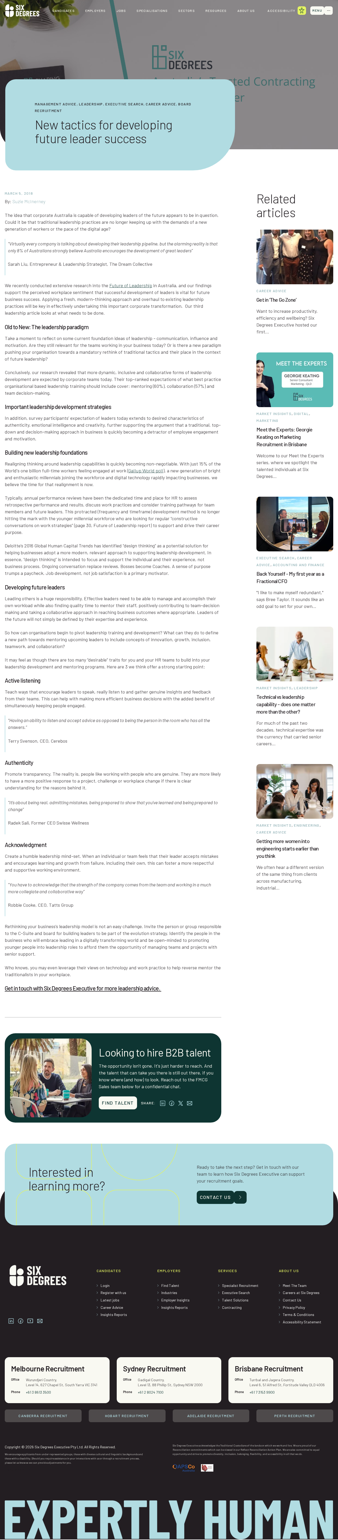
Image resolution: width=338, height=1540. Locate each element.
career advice (161, 104)
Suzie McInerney (28, 201)
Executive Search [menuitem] (236, 1292)
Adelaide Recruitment (211, 1415)
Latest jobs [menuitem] (110, 1300)
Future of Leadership (130, 285)
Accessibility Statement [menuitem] (302, 1322)
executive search (124, 104)
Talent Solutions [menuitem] (235, 1300)
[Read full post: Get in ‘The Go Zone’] (294, 256)
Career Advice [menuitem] (112, 1307)
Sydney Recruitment (154, 1368)
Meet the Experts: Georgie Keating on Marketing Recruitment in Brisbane (284, 436)
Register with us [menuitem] (113, 1292)
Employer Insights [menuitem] (175, 1300)
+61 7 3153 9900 (262, 1392)
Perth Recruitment (295, 1415)
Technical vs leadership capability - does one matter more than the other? (285, 704)
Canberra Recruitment (43, 1415)
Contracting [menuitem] (232, 1307)
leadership (91, 104)
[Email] (189, 1102)
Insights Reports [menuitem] (114, 1314)
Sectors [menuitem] (186, 10)
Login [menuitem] (105, 1285)
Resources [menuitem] (216, 10)
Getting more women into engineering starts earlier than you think (287, 848)
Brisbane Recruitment (269, 1368)
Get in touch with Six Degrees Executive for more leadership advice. (83, 988)
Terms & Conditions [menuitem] (298, 1314)
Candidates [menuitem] (64, 10)
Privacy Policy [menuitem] (294, 1307)
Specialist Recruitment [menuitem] (240, 1285)
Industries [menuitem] (169, 1292)
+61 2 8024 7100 (150, 1392)
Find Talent (118, 1103)
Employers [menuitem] (95, 10)
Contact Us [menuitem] (292, 1300)
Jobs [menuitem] (121, 10)
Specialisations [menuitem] (152, 10)
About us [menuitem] (246, 10)
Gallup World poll (145, 470)
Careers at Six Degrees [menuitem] (301, 1292)
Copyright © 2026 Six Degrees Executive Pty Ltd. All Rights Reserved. (60, 1447)
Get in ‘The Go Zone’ (276, 299)
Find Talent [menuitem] (170, 1285)
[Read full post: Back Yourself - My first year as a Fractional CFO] (294, 523)
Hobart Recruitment (127, 1415)
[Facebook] (171, 1102)
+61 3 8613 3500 (38, 1392)
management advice (56, 104)
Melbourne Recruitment (47, 1368)
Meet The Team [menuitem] (295, 1285)
